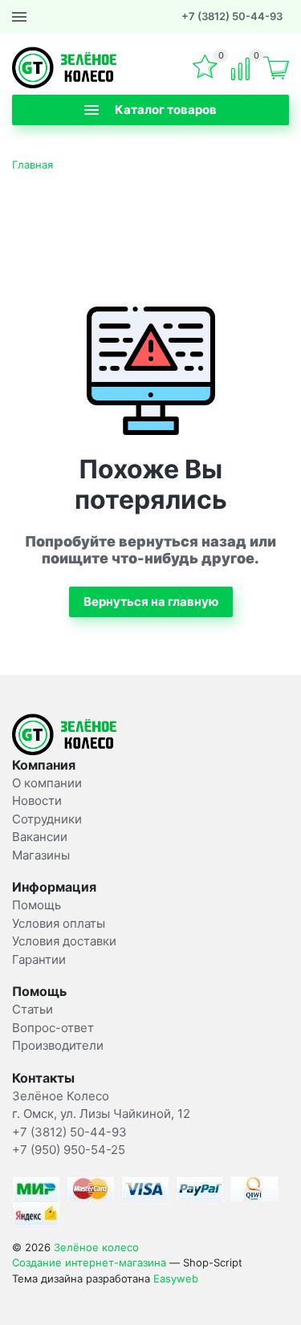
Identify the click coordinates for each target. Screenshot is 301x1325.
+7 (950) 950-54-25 (68, 1149)
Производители (58, 1045)
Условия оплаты (58, 923)
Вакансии (39, 836)
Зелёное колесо (96, 1247)
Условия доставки (64, 941)
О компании (47, 783)
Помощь (36, 904)
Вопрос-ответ (53, 1027)
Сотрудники (47, 819)
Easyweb (175, 1278)
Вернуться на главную (150, 601)
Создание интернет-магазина (89, 1262)
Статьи (32, 1009)
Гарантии (39, 959)
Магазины (41, 855)
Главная (32, 164)
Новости (37, 800)
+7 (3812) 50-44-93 (232, 16)
